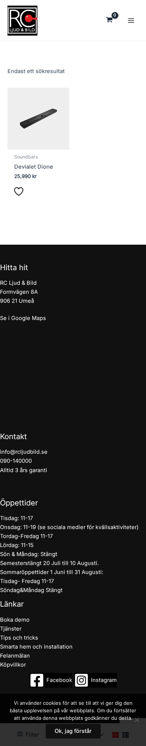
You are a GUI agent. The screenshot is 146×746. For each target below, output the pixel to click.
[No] (136, 720)
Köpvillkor (13, 664)
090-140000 (16, 460)
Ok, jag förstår (73, 731)
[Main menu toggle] (131, 20)
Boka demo (15, 619)
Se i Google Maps (23, 318)
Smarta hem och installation (36, 646)
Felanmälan (15, 655)
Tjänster (10, 628)
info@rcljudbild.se (24, 451)
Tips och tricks (19, 637)
